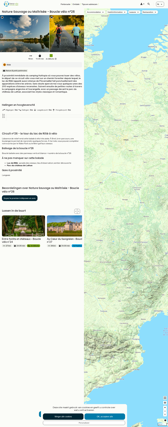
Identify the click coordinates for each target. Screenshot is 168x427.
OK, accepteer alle (105, 417)
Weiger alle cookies (63, 417)
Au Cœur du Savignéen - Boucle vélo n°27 (68, 240)
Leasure (132, 12)
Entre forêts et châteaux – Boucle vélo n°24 (21, 240)
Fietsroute (65, 4)
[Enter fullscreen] (165, 398)
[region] (126, 217)
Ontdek (76, 4)
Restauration (148, 12)
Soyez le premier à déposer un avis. (20, 198)
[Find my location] (165, 402)
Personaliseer (84, 423)
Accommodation (94, 12)
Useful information (115, 12)
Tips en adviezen (89, 4)
